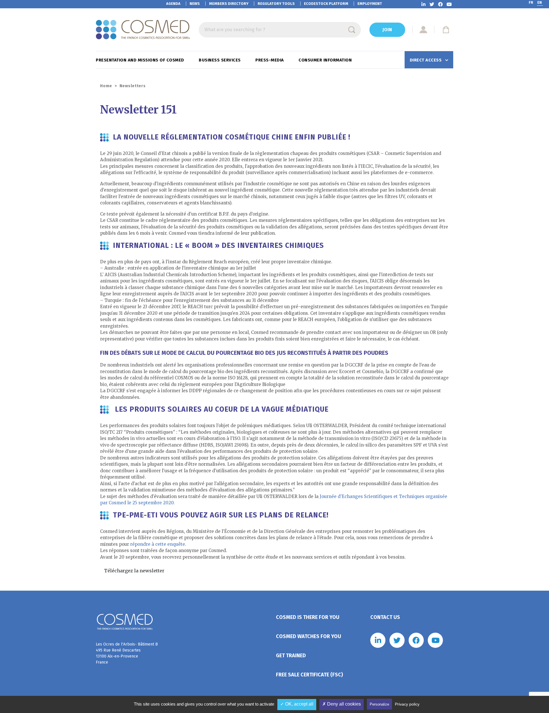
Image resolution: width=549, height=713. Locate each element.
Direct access (426, 60)
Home (106, 85)
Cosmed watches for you (308, 636)
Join (387, 29)
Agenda (173, 3)
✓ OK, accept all (296, 704)
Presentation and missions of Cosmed (140, 60)
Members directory (228, 3)
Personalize (379, 704)
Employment (369, 3)
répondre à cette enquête (157, 544)
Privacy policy (407, 704)
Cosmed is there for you (307, 617)
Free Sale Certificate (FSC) (309, 675)
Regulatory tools (276, 3)
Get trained (291, 655)
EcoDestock (326, 3)
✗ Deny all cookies (341, 704)
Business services (220, 60)
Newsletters (133, 85)
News (195, 3)
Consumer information (326, 60)
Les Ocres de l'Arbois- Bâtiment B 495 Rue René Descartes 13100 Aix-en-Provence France (127, 653)
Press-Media (270, 60)
